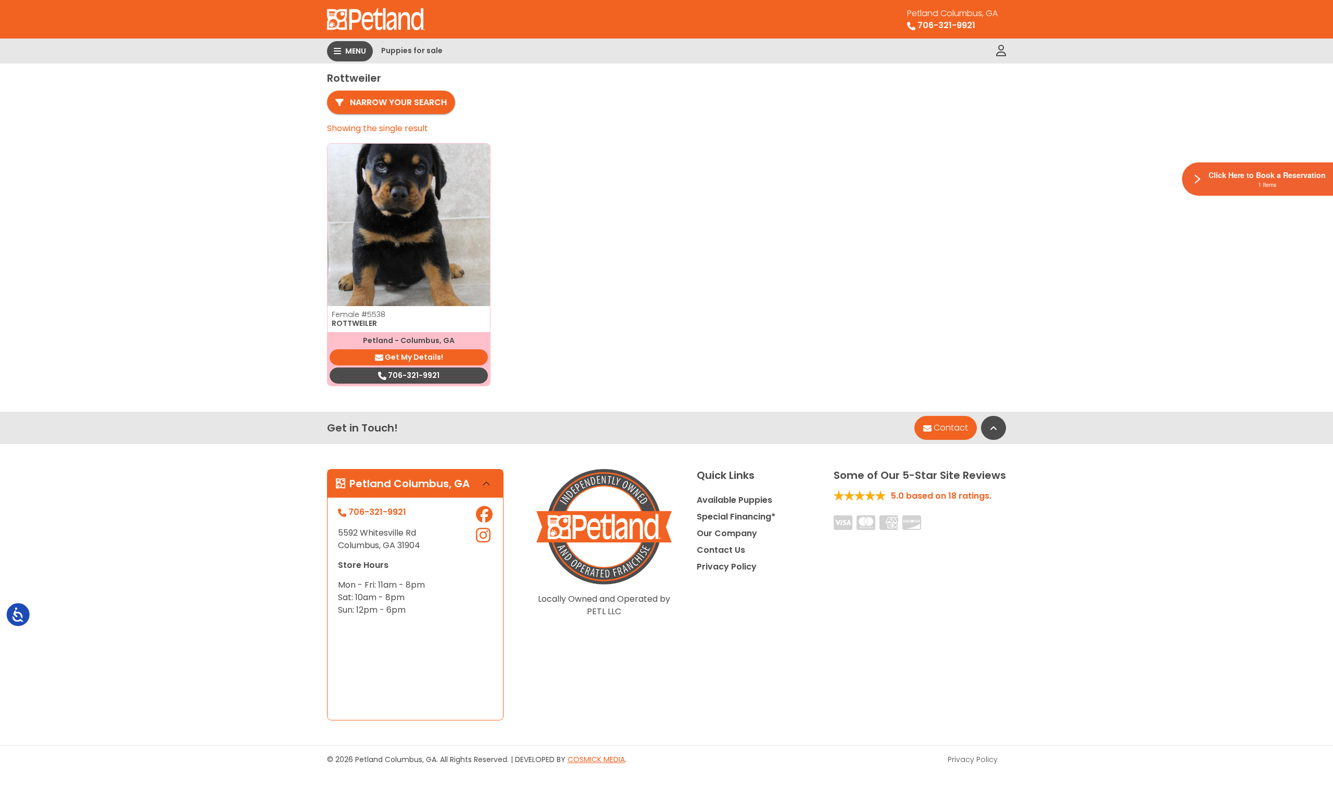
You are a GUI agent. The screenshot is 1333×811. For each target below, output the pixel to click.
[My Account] (1001, 51)
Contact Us (721, 550)
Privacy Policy (727, 567)
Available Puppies (734, 500)
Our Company (727, 533)
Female (358, 314)
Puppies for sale (412, 50)
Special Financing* (736, 517)
